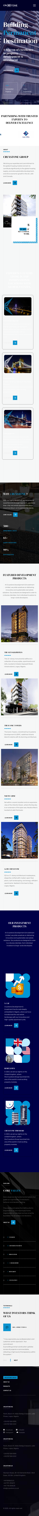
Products (6, 1386)
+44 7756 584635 (9, 1485)
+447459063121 (8, 1480)
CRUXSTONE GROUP (10, 1377)
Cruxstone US (8, 433)
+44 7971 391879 (9, 1483)
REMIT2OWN (9, 1068)
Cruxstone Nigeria (10, 320)
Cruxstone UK (8, 378)
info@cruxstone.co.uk (11, 1488)
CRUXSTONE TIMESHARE (14, 1130)
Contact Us (7, 1390)
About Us (6, 1382)
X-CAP (6, 1003)
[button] (7, 1360)
